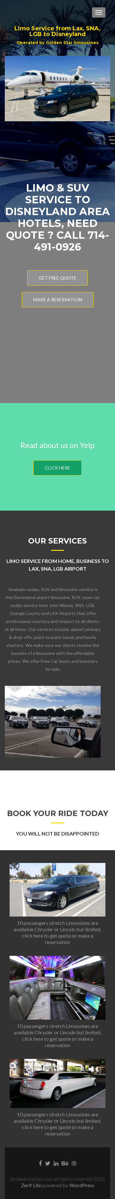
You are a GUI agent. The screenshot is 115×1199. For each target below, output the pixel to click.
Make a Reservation (57, 299)
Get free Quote (57, 278)
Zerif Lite (31, 1185)
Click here (57, 467)
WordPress (81, 1185)
